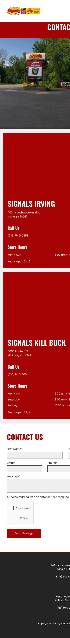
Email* (11, 463)
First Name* (15, 449)
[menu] (65, 7)
